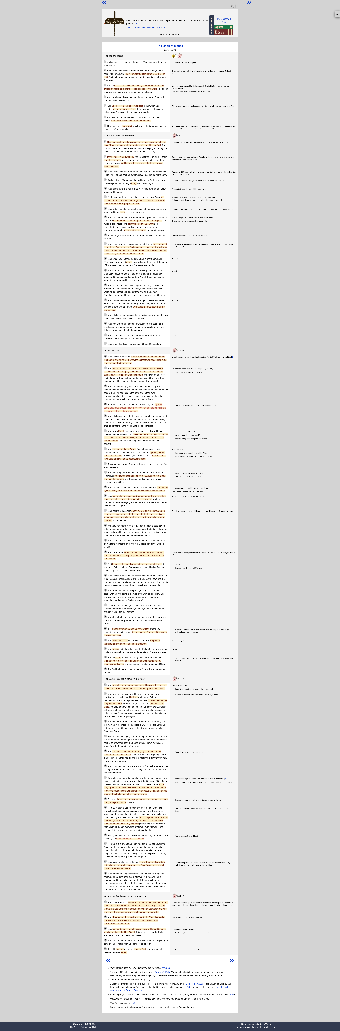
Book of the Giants (194, 984)
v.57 (232, 994)
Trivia (128, 27)
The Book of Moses (170, 45)
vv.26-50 (166, 968)
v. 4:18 (187, 987)
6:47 (138, 23)
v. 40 (147, 980)
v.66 (133, 1003)
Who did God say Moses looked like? (150, 27)
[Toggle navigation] (233, 6)
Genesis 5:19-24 (162, 972)
